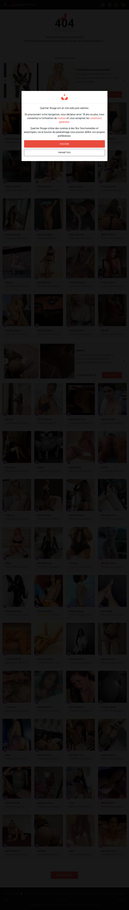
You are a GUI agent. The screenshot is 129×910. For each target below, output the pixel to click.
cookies (61, 118)
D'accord (64, 144)
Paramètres (64, 152)
